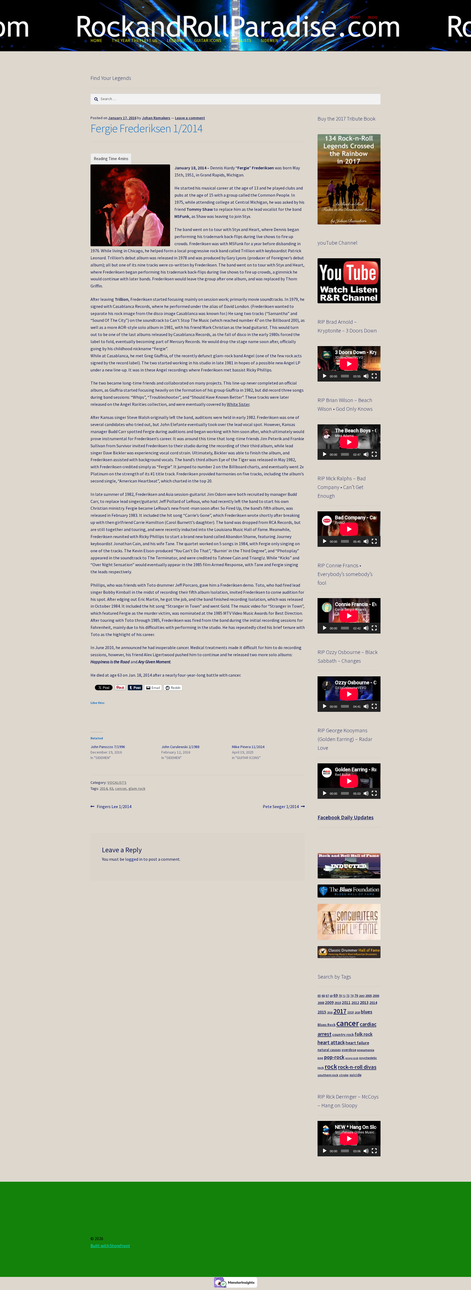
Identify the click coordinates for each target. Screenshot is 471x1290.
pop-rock (334, 1057)
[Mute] (366, 376)
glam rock (136, 788)
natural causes (329, 1050)
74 (352, 996)
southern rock (328, 1075)
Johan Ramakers (156, 117)
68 (331, 996)
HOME (96, 40)
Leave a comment (190, 117)
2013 (364, 1002)
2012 (355, 1002)
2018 (350, 1012)
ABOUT (355, 17)
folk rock (364, 1034)
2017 (339, 1011)
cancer (120, 788)
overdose (349, 1050)
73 (347, 996)
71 (344, 996)
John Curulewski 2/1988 (180, 746)
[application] (349, 364)
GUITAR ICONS (207, 40)
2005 (368, 996)
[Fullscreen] (374, 376)
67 (327, 996)
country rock (343, 1034)
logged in (134, 859)
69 (335, 995)
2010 (337, 1003)
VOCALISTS (241, 40)
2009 (329, 1002)
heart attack (331, 1042)
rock (331, 1066)
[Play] (324, 376)
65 (319, 996)
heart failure (357, 1042)
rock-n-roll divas (357, 1066)
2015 (322, 1012)
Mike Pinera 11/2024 (248, 746)
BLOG (372, 17)
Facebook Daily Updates (346, 817)
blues (366, 1012)
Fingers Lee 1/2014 (113, 806)
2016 (330, 1012)
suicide (355, 1075)
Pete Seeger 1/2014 (281, 806)
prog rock (351, 1058)
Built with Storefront (110, 1245)
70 (340, 996)
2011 (346, 1002)
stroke (344, 1075)
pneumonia (365, 1050)
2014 (103, 788)
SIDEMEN (269, 40)
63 (111, 788)
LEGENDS (176, 40)
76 (356, 995)
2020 (357, 1012)
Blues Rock (327, 1024)
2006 (376, 996)
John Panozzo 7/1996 (107, 746)
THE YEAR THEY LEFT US (134, 40)
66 (323, 996)
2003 (361, 996)
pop (320, 1058)
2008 (321, 1003)
